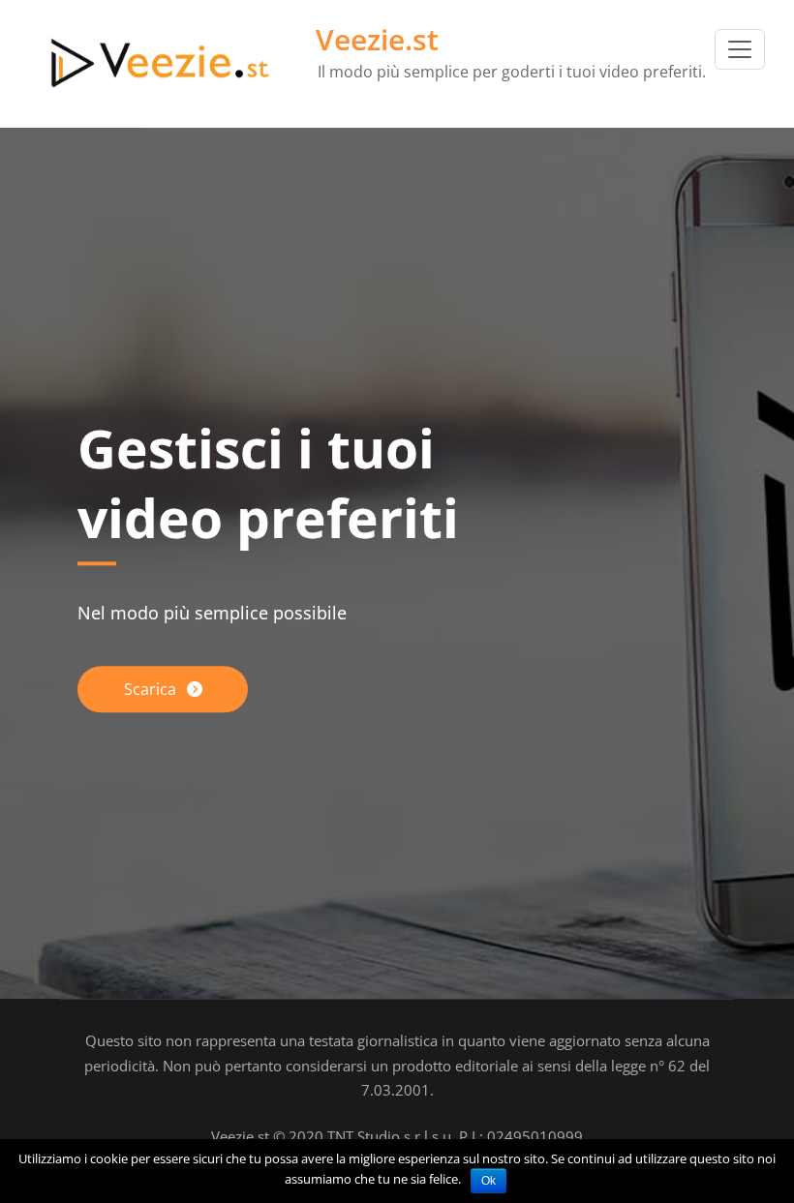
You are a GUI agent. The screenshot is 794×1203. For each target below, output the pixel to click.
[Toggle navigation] (740, 49)
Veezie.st (377, 39)
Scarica (152, 690)
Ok (488, 1181)
